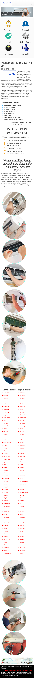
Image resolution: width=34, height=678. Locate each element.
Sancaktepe (22, 520)
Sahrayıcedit (22, 517)
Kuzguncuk (6, 492)
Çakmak (21, 420)
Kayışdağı (6, 478)
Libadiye (5, 500)
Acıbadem (6, 392)
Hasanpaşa (22, 456)
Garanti (26, 670)
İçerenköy (6, 462)
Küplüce (21, 498)
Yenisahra (22, 550)
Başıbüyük (6, 409)
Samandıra (6, 520)
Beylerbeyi (6, 412)
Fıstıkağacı (22, 445)
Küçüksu (5, 495)
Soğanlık (21, 525)
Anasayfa (7, 670)
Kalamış (21, 470)
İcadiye (21, 459)
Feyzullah (21, 442)
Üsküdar (21, 542)
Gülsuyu (5, 453)
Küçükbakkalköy (23, 492)
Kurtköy (5, 489)
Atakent (21, 401)
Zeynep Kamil (7, 553)
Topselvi (21, 536)
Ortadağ (21, 506)
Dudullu (5, 431)
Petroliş (21, 514)
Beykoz (21, 409)
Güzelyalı (21, 453)
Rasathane (6, 517)
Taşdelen (21, 534)
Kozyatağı (22, 487)
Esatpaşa (21, 431)
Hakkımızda (13, 670)
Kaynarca (21, 478)
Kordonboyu (22, 484)
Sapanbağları (6, 523)
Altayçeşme (22, 395)
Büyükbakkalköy (23, 415)
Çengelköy (22, 426)
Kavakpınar (22, 475)
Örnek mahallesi (23, 509)
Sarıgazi (21, 523)
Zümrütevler (6, 556)
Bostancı (21, 412)
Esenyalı (21, 434)
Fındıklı (5, 445)
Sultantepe (6, 531)
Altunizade (22, 398)
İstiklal (5, 467)
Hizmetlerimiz (20, 670)
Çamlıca (5, 423)
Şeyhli (21, 531)
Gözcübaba (6, 451)
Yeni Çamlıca (22, 547)
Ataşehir (21, 404)
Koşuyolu (5, 487)
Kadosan (5, 470)
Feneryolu (22, 437)
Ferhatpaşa (22, 440)
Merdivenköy (6, 503)
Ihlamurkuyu (6, 459)
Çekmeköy (6, 426)
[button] (3, 12)
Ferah (5, 440)
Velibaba (5, 545)
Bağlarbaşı (22, 406)
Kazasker (5, 481)
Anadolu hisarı (7, 401)
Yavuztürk (6, 547)
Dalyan (5, 428)
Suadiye (5, 528)
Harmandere (6, 456)
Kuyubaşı (21, 489)
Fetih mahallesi (7, 442)
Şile (4, 534)
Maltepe (21, 500)
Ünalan (5, 542)
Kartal (21, 473)
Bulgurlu (5, 415)
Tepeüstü (5, 536)
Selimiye (5, 525)
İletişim (30, 670)
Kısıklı (5, 484)
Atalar (5, 404)
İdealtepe (21, 462)
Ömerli (5, 509)
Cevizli (5, 420)
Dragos (21, 428)
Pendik (5, 514)
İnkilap (21, 464)
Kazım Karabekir (23, 481)
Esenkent (5, 434)
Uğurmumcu (6, 539)
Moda (20, 503)
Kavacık (5, 475)
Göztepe (21, 451)
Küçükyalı (21, 495)
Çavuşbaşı (22, 423)
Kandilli (5, 473)
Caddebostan (7, 417)
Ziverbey (21, 553)
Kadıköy (21, 467)
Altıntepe (5, 398)
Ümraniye (21, 539)
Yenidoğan (6, 550)
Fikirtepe (5, 448)
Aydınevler (6, 406)
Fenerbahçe (6, 437)
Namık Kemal (6, 506)
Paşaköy (21, 511)
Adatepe (5, 395)
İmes (4, 464)
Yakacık (21, 545)
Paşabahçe (6, 511)
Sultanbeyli (22, 528)
